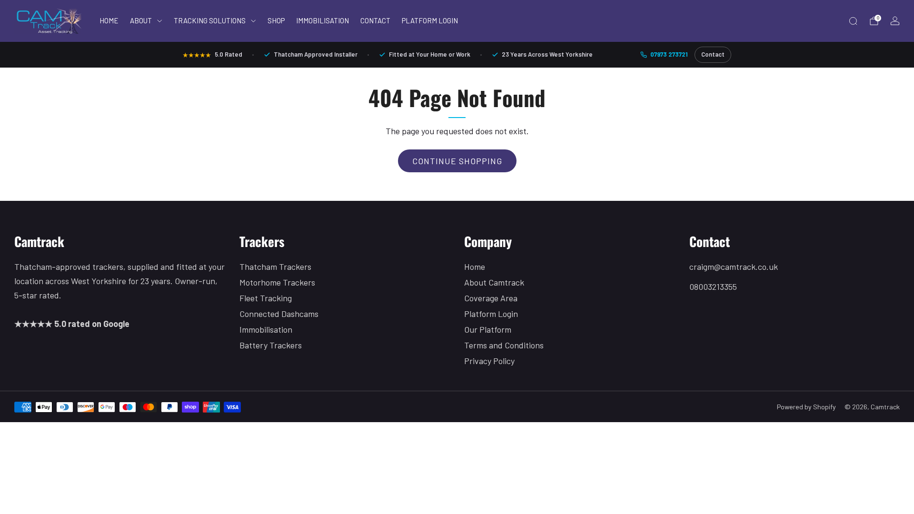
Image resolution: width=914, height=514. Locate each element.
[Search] (853, 21)
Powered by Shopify (806, 407)
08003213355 (713, 286)
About (141, 20)
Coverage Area (490, 298)
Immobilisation (322, 20)
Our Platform (487, 329)
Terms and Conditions (504, 345)
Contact (375, 20)
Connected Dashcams (278, 313)
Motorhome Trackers (277, 282)
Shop (276, 20)
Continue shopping (457, 161)
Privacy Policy (489, 361)
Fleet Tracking (265, 298)
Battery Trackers (270, 345)
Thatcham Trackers (275, 266)
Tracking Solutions (210, 20)
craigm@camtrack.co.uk (733, 266)
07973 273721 (669, 54)
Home (109, 20)
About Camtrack (494, 282)
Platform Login (430, 20)
